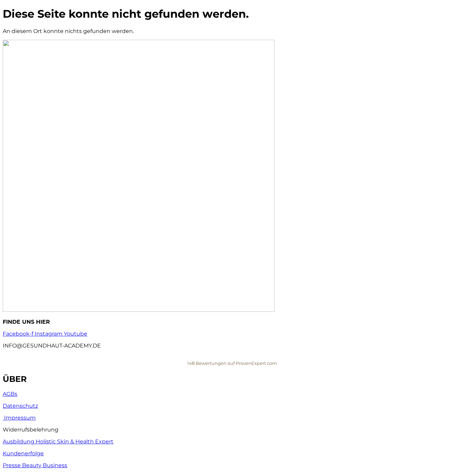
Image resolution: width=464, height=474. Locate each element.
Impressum (19, 417)
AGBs (10, 394)
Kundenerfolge (23, 453)
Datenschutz (20, 406)
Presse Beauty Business (35, 465)
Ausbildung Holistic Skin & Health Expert (58, 441)
